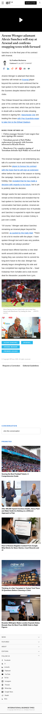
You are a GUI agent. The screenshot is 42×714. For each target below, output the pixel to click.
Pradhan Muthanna (19, 60)
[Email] (24, 69)
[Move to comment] (29, 69)
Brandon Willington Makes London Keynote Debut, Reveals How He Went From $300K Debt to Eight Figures (21, 625)
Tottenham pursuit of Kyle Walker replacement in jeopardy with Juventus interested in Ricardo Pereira (17, 142)
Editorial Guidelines (31, 366)
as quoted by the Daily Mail (21, 233)
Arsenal (25, 80)
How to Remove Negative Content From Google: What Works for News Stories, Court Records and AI (20, 548)
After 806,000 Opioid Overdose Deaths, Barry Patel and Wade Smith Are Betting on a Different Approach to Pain (21, 511)
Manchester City (28, 115)
